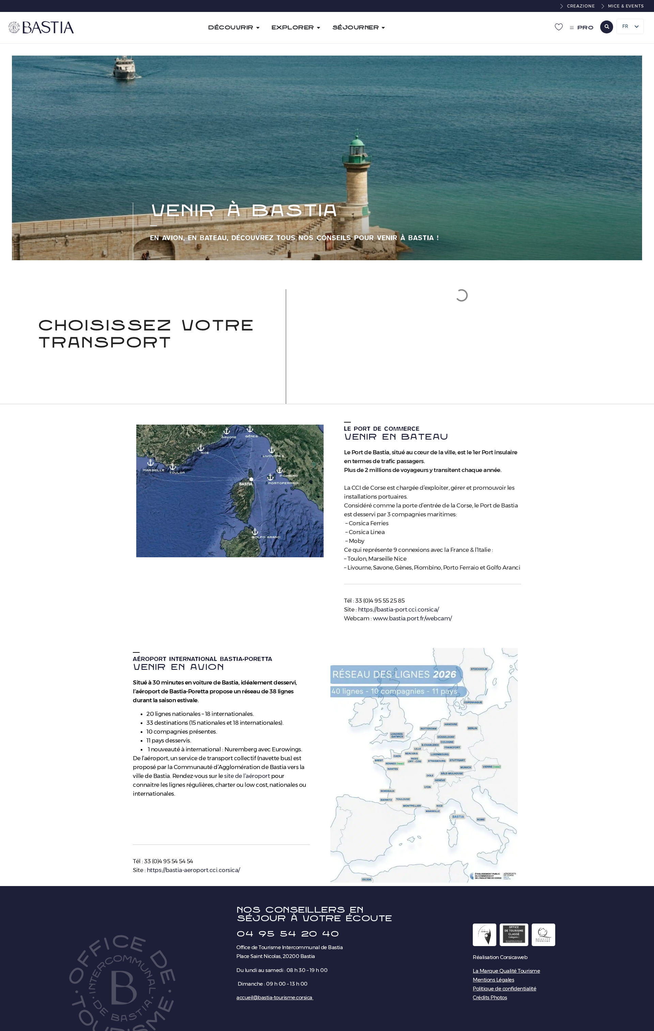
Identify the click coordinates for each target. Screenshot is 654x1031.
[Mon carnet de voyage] (559, 27)
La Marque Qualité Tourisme (506, 971)
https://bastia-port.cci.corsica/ (398, 609)
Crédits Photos (490, 997)
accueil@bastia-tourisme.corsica (274, 997)
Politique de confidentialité (504, 988)
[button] (606, 26)
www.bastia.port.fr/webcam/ (412, 618)
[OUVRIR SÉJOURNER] (383, 28)
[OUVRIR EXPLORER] (318, 28)
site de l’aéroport (247, 775)
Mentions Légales (493, 979)
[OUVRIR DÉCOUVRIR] (258, 28)
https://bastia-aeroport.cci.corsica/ (193, 870)
